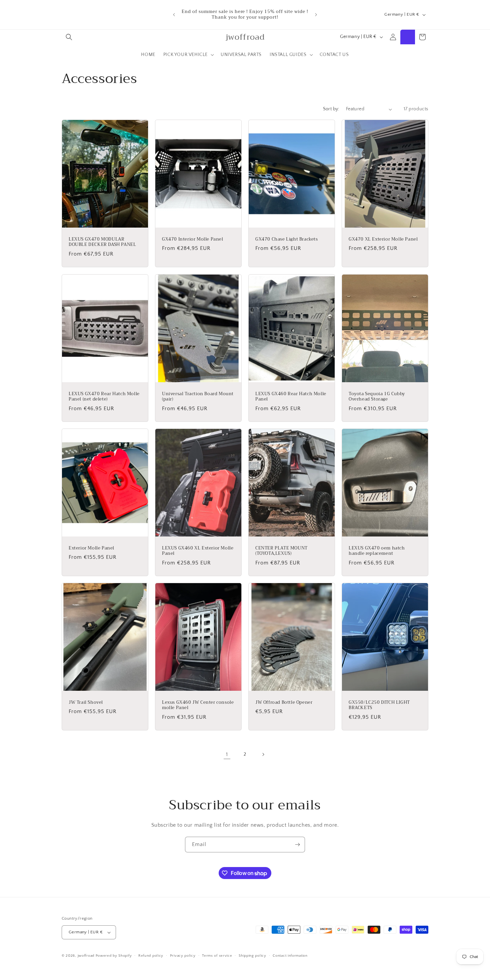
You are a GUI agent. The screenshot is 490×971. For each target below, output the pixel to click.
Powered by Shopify (114, 956)
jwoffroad (86, 956)
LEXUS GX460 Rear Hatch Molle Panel (290, 396)
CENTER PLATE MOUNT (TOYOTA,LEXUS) (281, 550)
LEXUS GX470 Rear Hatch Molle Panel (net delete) (104, 396)
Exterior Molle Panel (91, 548)
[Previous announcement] (174, 14)
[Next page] (263, 754)
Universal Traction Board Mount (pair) (198, 396)
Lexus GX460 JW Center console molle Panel (198, 705)
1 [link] (227, 754)
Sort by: (331, 109)
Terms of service (217, 956)
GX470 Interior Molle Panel (192, 239)
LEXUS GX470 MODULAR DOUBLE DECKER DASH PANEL (102, 242)
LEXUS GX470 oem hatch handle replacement (377, 550)
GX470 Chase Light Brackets (286, 239)
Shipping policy (252, 956)
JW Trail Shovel (86, 702)
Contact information (290, 956)
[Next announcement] (316, 14)
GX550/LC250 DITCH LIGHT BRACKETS (379, 705)
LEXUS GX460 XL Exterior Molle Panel (197, 550)
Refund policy (150, 956)
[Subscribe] (297, 844)
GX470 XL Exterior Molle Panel (383, 239)
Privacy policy (183, 956)
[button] (69, 37)
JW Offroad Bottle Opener (283, 702)
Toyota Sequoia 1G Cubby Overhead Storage (377, 396)
